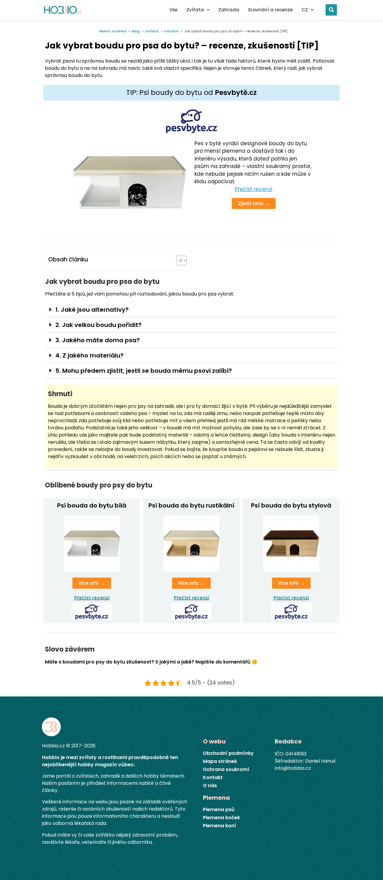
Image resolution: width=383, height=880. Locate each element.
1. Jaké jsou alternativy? (92, 309)
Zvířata (195, 10)
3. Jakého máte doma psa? (97, 340)
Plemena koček (221, 818)
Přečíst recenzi (92, 598)
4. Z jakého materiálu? (89, 355)
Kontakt (213, 778)
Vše (173, 10)
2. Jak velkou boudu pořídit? (98, 325)
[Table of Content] (181, 260)
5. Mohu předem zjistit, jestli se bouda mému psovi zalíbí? (143, 370)
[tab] (191, 309)
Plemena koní (219, 826)
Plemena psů (219, 810)
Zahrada (228, 10)
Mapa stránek (220, 761)
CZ (305, 10)
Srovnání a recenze (270, 10)
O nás (210, 786)
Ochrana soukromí (226, 770)
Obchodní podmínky (228, 753)
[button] (331, 10)
